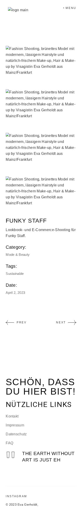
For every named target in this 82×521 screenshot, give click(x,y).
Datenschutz (16, 434)
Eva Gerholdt (27, 504)
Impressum (15, 425)
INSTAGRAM (16, 496)
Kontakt (12, 416)
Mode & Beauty (18, 254)
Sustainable (15, 274)
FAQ (9, 443)
